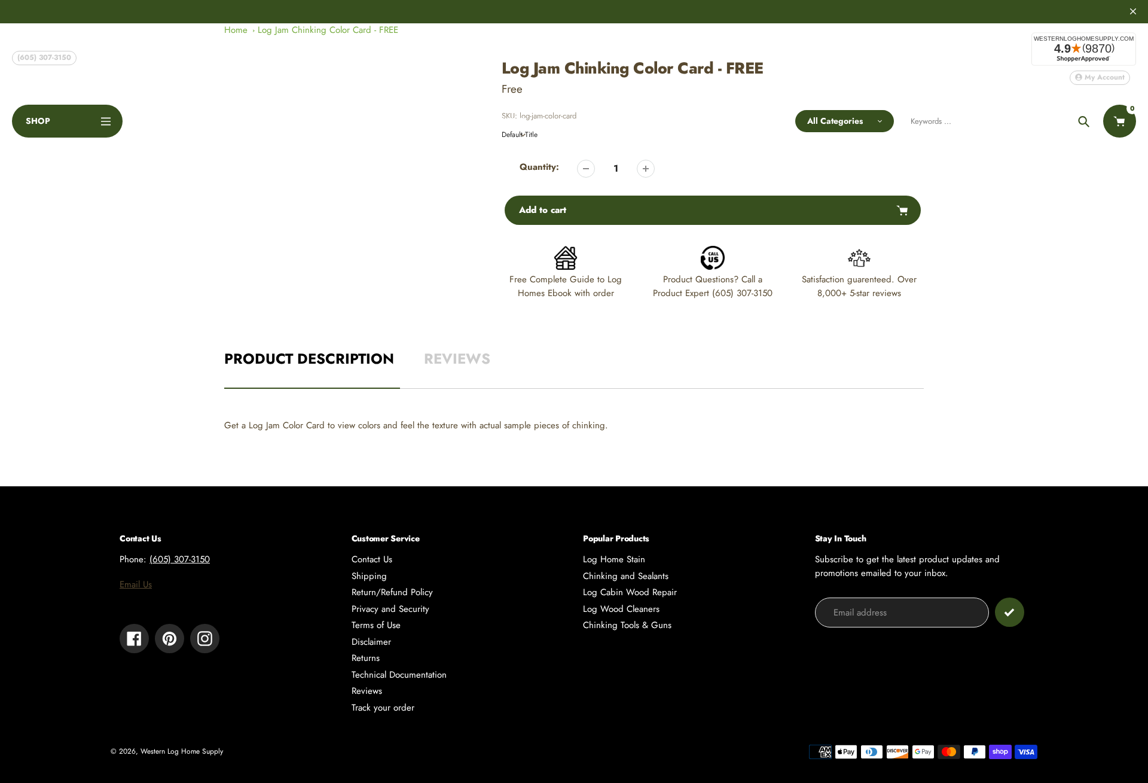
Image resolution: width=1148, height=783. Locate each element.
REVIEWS (457, 358)
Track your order (383, 707)
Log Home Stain (614, 559)
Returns (366, 658)
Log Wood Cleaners (621, 609)
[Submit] (1009, 612)
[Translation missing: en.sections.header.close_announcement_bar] (1133, 11)
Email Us (136, 584)
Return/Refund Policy (392, 592)
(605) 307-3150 (44, 57)
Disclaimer (371, 641)
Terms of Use (376, 625)
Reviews (367, 690)
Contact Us (372, 559)
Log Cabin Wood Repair (630, 592)
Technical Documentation (399, 674)
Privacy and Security (390, 609)
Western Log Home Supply (182, 751)
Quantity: (539, 166)
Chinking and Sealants (625, 576)
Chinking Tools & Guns (627, 625)
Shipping (369, 576)
